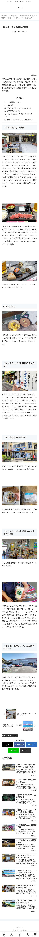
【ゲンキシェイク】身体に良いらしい (18, 108)
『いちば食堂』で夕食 (13, 102)
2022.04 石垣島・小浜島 (11, 735)
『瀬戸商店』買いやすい (14, 111)
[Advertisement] (19, 52)
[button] (25, 750)
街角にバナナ (10, 105)
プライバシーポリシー (19, 930)
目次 (16, 98)
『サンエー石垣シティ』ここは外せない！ (19, 120)
